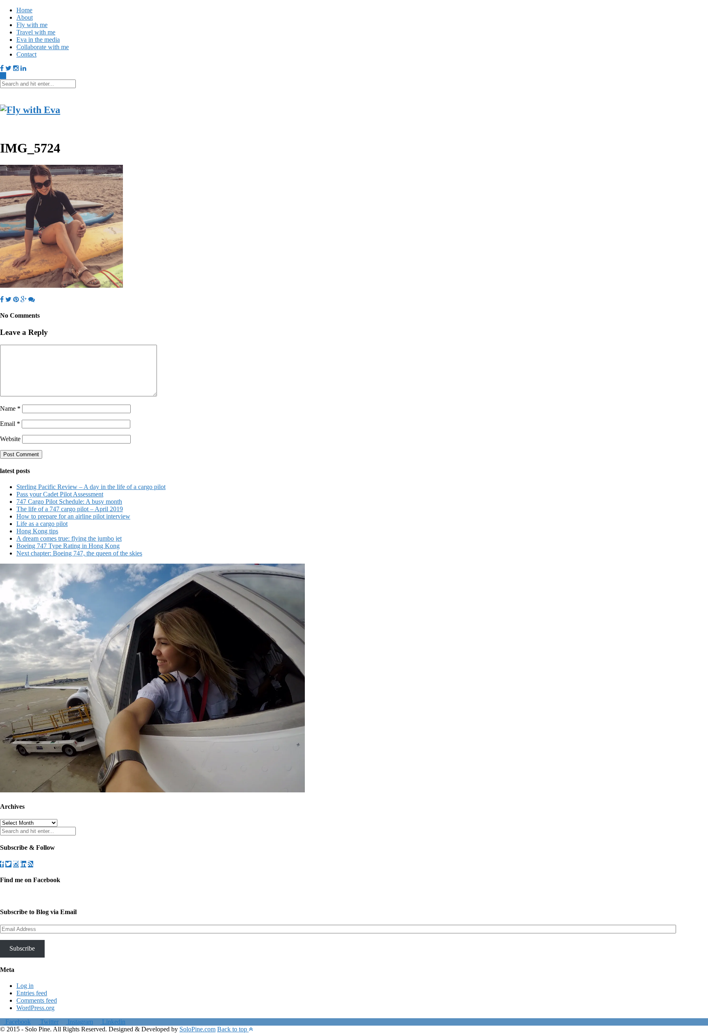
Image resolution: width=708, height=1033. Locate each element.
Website (10, 438)
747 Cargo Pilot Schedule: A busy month (69, 501)
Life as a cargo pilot (42, 523)
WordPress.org (35, 1007)
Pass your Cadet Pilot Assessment (59, 494)
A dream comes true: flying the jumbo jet (69, 538)
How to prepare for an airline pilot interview (73, 516)
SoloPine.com (197, 1029)
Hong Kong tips (37, 531)
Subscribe (22, 948)
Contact (26, 54)
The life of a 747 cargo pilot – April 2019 (69, 508)
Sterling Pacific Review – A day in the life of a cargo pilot (91, 486)
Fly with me (32, 24)
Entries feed (31, 993)
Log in (25, 985)
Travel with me (35, 32)
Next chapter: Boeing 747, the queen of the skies (79, 553)
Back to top (233, 1029)
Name (10, 408)
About (24, 17)
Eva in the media (38, 39)
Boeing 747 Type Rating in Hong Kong (68, 545)
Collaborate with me (42, 46)
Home (24, 10)
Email (10, 423)
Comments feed (36, 1000)
